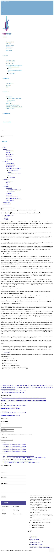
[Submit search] (14, 208)
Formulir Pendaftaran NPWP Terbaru (10, 408)
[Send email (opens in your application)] (3, 12)
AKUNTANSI (9, 193)
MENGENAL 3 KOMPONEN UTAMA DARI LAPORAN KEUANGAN (20, 456)
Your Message (4, 483)
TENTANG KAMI (9, 150)
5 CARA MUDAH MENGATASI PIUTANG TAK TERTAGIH (25, 459)
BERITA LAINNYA (10, 200)
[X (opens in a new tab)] (3, 4)
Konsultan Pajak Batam (9, 215)
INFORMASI (6, 186)
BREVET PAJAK (9, 180)
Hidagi (4, 461)
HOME (4, 147)
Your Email (4, 477)
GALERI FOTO (6, 202)
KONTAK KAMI (6, 204)
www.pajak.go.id (7, 352)
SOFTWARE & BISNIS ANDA (14, 173)
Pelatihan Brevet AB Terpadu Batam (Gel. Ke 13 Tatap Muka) (14, 449)
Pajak (50, 387)
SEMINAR (8, 182)
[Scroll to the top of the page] (1, 551)
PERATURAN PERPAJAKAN (14, 189)
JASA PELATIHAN (10, 166)
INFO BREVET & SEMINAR (12, 196)
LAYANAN (5, 161)
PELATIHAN (6, 179)
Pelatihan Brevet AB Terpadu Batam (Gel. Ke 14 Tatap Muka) (14, 448)
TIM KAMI (8, 152)
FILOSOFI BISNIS (9, 154)
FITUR (9, 172)
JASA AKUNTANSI (10, 163)
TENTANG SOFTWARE (13, 170)
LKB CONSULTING (45, 387)
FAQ (9, 175)
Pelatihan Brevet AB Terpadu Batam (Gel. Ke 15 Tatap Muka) (14, 446)
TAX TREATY (11, 191)
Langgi (4, 462)
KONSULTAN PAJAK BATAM (9, 387)
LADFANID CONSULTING (34, 387)
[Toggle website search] (3, 130)
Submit (3, 496)
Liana (4, 456)
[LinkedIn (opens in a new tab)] (3, 9)
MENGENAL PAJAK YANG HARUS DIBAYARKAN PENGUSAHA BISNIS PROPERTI (23, 401)
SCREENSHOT (11, 177)
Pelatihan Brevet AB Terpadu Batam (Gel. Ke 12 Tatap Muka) (14, 451)
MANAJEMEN (9, 156)
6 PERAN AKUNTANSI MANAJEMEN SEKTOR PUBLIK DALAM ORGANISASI (29, 457)
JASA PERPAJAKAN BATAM (8, 385)
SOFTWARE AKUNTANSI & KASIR (13, 168)
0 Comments (6, 219)
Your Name (4, 471)
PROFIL (5, 149)
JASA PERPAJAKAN (10, 165)
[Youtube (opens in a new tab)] (3, 10)
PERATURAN (9, 188)
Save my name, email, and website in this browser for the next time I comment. (17, 434)
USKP (7, 184)
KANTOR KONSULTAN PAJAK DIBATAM (39, 385)
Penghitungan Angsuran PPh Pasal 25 (10, 415)
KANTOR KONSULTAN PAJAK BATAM (23, 385)
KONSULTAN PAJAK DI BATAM (22, 387)
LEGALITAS (8, 157)
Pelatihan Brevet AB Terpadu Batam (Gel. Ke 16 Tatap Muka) (14, 444)
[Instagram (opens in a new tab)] (3, 7)
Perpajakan (6, 218)
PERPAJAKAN (9, 195)
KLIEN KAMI (9, 159)
